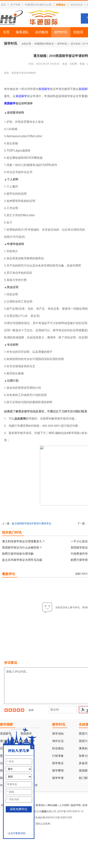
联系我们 (41, 805)
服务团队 (22, 32)
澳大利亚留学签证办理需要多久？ (23, 541)
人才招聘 (64, 805)
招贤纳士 (61, 4)
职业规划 (58, 748)
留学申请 (58, 778)
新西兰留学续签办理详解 (18, 553)
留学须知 (58, 733)
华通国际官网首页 (44, 43)
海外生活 (58, 741)
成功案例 (41, 32)
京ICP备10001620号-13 (70, 811)
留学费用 (58, 770)
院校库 (78, 32)
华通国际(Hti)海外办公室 (38, 4)
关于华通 (15, 4)
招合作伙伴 (76, 4)
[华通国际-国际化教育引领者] (29, 17)
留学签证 (58, 763)
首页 (3, 4)
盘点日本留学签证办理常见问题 (22, 560)
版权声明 (76, 805)
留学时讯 (60, 32)
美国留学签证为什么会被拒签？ (22, 547)
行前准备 (58, 755)
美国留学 (44, 89)
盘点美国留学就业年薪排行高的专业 (31, 523)
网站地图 (52, 805)
